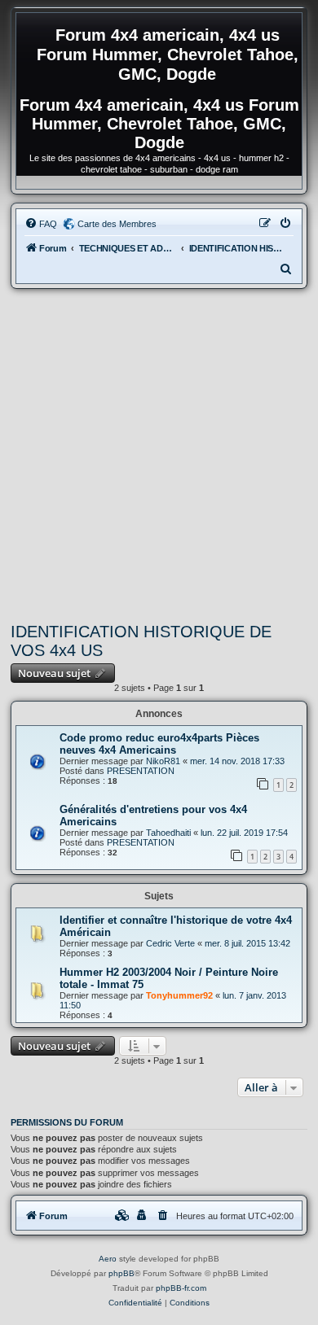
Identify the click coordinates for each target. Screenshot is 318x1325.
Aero (108, 1258)
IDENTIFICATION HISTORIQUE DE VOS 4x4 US (141, 641)
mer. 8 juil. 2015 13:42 (247, 943)
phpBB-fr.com (181, 1287)
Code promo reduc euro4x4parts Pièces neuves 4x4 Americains (159, 744)
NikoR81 (163, 761)
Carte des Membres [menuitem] (117, 224)
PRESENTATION (140, 771)
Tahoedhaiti (168, 832)
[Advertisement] (159, 455)
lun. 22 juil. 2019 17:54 (244, 832)
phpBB (121, 1273)
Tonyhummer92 (179, 995)
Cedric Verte (170, 943)
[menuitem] (40, 224)
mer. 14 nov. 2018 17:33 (237, 761)
